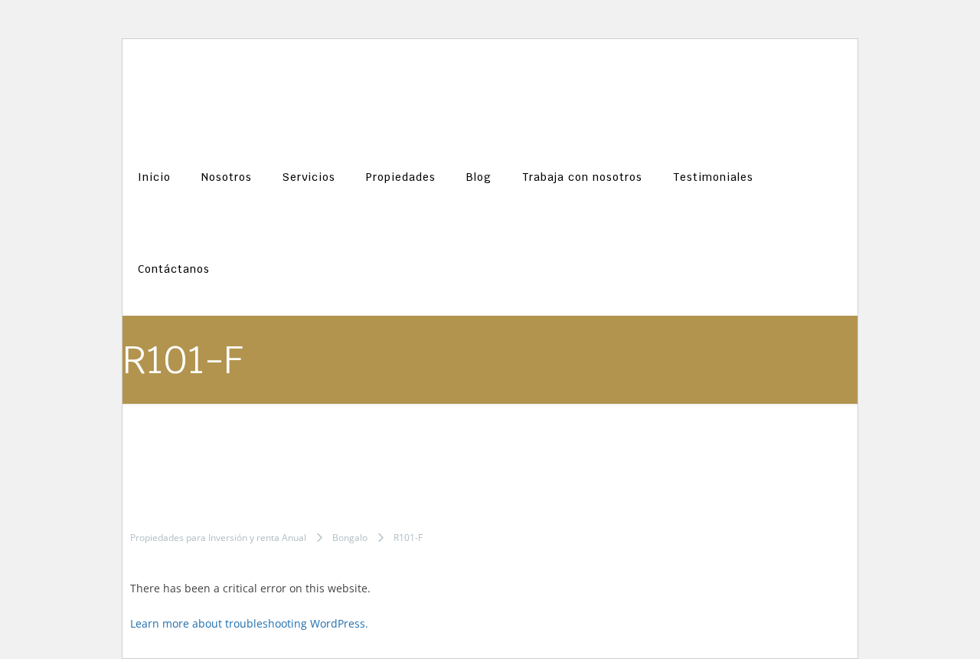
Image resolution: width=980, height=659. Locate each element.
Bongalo (350, 537)
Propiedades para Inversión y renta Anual (218, 537)
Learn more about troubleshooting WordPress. (249, 623)
